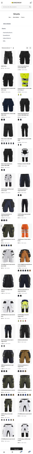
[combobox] (16, 7)
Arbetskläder (16, 17)
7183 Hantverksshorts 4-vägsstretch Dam (23, 290)
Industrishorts (7, 38)
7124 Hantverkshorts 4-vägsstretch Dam (6, 214)
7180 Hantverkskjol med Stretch (6, 290)
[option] (18, 94)
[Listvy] (27, 48)
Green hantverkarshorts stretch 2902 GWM (6, 164)
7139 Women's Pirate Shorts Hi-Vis (24, 240)
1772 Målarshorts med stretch (25, 414)
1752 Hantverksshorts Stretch (8, 390)
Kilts (4, 41)
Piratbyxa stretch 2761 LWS (24, 164)
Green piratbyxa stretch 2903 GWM (24, 139)
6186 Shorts (3, 66)
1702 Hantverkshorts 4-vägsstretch (23, 365)
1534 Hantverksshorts (23, 340)
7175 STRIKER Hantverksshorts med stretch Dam (25, 265)
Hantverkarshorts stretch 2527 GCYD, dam (8, 89)
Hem (10, 17)
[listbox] (20, 95)
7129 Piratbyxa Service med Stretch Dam (24, 214)
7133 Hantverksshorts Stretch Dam (8, 240)
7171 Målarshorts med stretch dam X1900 (8, 265)
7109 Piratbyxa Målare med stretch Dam (7, 189)
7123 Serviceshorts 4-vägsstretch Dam (23, 189)
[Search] (30, 7)
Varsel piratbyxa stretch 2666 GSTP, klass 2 (24, 89)
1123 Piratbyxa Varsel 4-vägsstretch (23, 315)
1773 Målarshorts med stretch (8, 439)
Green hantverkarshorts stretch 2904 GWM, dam (23, 114)
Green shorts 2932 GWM (6, 138)
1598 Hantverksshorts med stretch (7, 365)
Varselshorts (6, 35)
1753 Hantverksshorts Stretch (25, 390)
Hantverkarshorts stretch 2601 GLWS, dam (8, 114)
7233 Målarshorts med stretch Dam (8, 315)
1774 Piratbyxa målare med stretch (24, 439)
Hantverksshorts (7, 32)
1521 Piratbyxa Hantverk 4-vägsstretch (7, 340)
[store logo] (16, 2)
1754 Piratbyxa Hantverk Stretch (6, 414)
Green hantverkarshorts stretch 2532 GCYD (23, 66)
